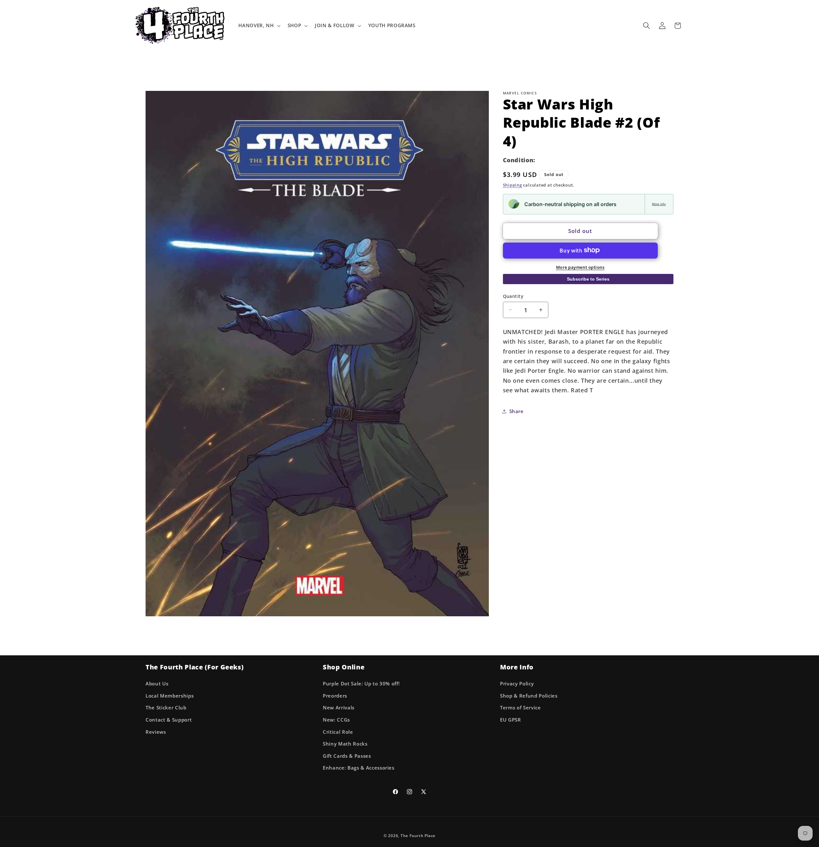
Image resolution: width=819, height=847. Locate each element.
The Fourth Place (418, 836)
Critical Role (338, 731)
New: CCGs (336, 719)
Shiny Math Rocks (345, 743)
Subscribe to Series (588, 278)
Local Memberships (170, 695)
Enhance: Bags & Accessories (358, 767)
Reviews (156, 731)
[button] (258, 25)
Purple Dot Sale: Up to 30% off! (361, 683)
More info (659, 203)
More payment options (580, 267)
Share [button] (516, 411)
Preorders (335, 695)
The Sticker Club (166, 707)
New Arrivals (338, 707)
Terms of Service (520, 707)
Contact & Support (169, 719)
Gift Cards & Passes (347, 755)
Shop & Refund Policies (529, 695)
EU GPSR (510, 719)
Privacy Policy (517, 683)
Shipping (512, 185)
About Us (157, 683)
